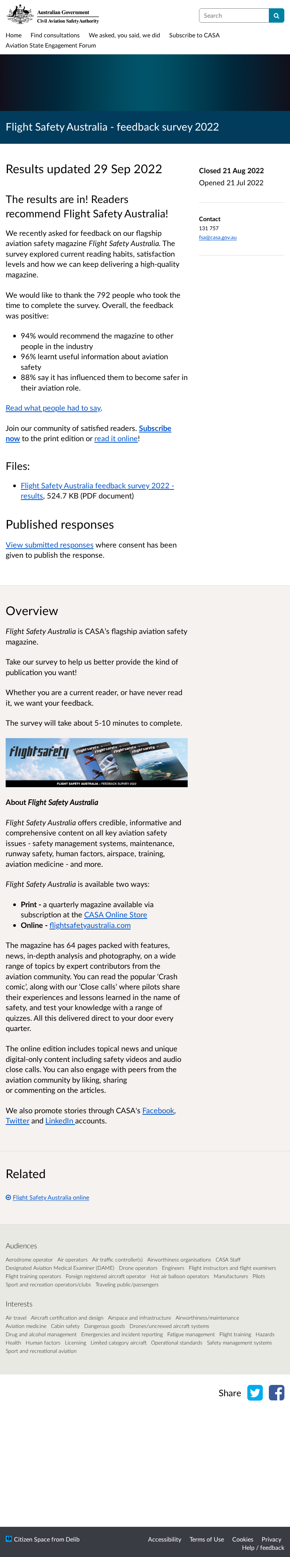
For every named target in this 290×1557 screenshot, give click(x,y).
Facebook (158, 1110)
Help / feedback (263, 1547)
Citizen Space (32, 1539)
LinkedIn (60, 1120)
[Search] (276, 15)
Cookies (242, 1539)
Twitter (17, 1120)
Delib (73, 1539)
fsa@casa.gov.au (218, 237)
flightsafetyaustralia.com (90, 924)
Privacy (271, 1539)
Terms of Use (207, 1539)
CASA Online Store (115, 914)
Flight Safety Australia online (51, 1197)
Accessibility (164, 1539)
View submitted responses (50, 544)
